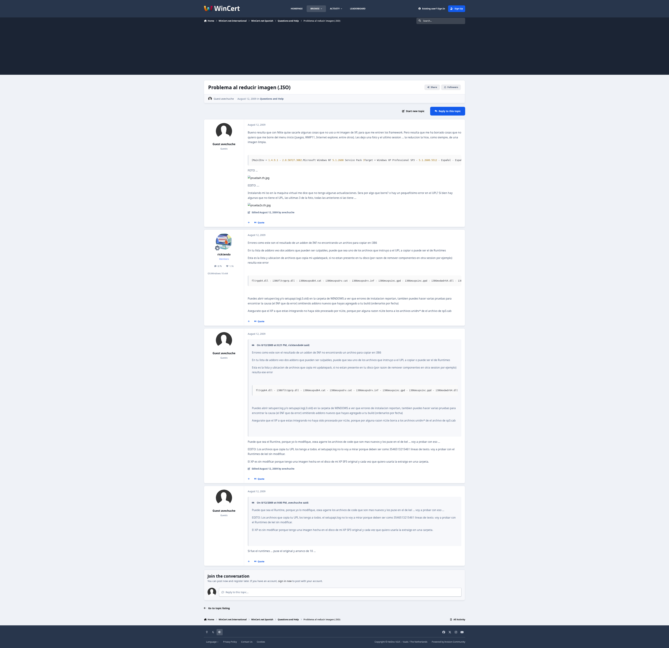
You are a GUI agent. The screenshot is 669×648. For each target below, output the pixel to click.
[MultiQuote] (248, 222)
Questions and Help (272, 98)
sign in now (285, 581)
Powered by (448, 641)
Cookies (261, 641)
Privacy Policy (230, 641)
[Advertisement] (334, 50)
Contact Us (246, 641)
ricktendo (224, 254)
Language (211, 641)
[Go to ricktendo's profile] (224, 241)
